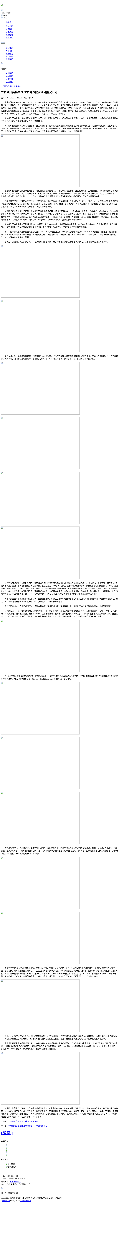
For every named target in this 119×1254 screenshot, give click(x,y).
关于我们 (9, 29)
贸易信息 (9, 35)
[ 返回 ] (7, 1133)
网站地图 (6, 1201)
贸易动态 (9, 32)
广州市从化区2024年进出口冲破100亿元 (24, 1121)
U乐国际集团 (6, 86)
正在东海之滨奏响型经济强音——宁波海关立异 (27, 1126)
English (8, 22)
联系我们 (9, 38)
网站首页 (9, 26)
